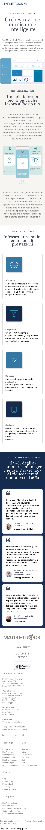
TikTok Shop (27, 755)
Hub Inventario (8, 757)
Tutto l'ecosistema (29, 765)
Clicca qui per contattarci (12, 722)
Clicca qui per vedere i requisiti (14, 729)
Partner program (9, 781)
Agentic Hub (7, 749)
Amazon (25, 749)
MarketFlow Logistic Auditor (14, 808)
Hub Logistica (8, 755)
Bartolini (25, 757)
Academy (6, 787)
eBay (24, 752)
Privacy (20, 821)
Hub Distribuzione (9, 760)
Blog (4, 779)
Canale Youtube (9, 789)
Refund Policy (12, 823)
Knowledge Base (9, 784)
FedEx (24, 763)
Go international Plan (11, 811)
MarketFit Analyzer (10, 806)
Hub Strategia (8, 763)
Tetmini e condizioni (8, 821)
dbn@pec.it (11, 703)
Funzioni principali (10, 765)
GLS (23, 760)
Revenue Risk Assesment (13, 814)
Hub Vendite (7, 752)
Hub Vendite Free (9, 803)
